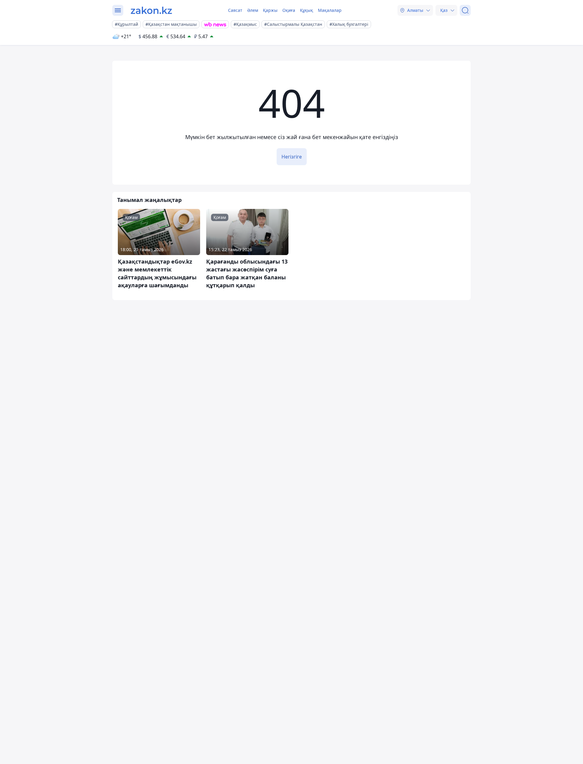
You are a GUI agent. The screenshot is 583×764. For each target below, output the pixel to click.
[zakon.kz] (151, 10)
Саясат (235, 10)
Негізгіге (291, 156)
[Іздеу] (465, 10)
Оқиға (288, 10)
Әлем (252, 10)
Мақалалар (330, 10)
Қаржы (270, 10)
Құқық (306, 10)
